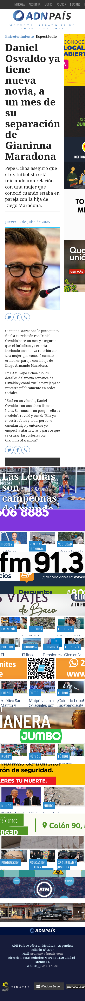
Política (61, 4)
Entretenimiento (19, 36)
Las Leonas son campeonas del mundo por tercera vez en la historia (29, 508)
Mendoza (19, 4)
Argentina (34, 4)
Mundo (49, 4)
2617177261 (50, 966)
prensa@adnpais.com (46, 953)
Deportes (75, 4)
